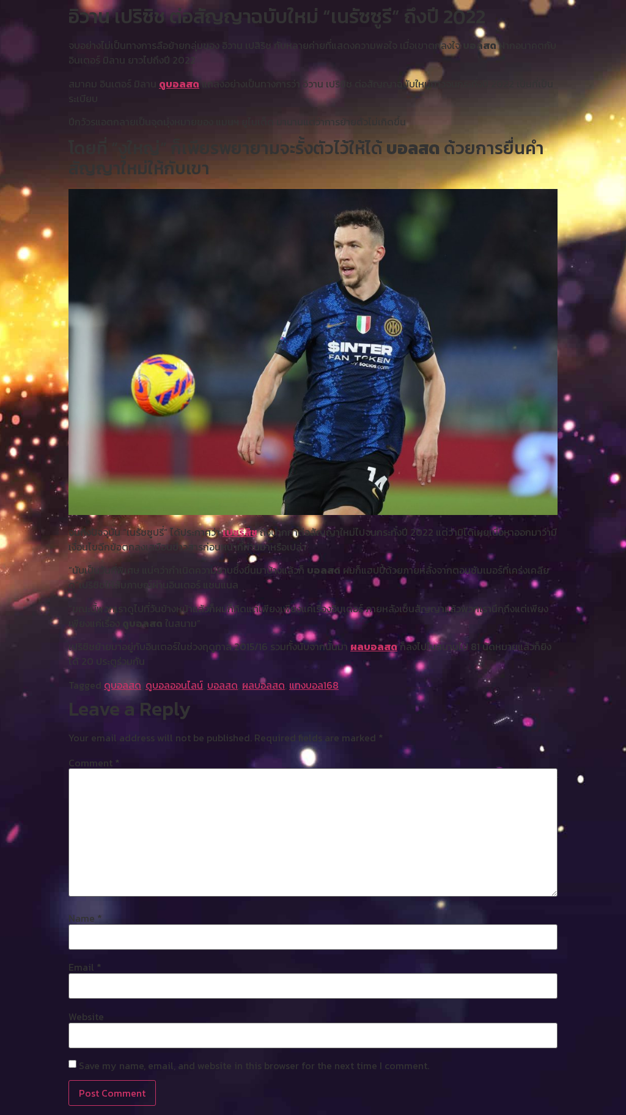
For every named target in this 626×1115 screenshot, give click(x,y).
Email (84, 967)
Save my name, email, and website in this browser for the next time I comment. (254, 1065)
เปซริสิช (240, 532)
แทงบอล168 (314, 685)
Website (86, 1016)
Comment (94, 763)
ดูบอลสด (179, 83)
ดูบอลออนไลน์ (174, 685)
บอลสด (222, 685)
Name (85, 918)
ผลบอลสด (373, 646)
